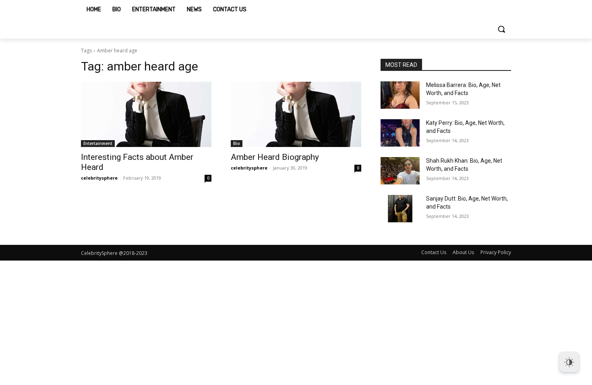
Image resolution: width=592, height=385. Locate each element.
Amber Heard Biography (275, 157)
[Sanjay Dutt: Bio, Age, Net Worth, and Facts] (400, 208)
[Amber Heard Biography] (296, 114)
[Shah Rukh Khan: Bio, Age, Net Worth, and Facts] (400, 170)
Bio (236, 143)
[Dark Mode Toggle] (569, 362)
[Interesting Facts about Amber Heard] (146, 114)
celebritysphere (99, 178)
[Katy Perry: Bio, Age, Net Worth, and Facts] (400, 133)
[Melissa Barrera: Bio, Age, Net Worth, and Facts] (400, 95)
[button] (501, 29)
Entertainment (97, 143)
